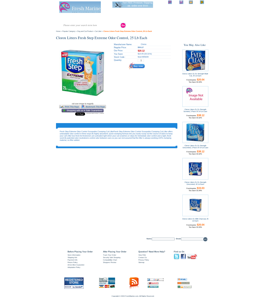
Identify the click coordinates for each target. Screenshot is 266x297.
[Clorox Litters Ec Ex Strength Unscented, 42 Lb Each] (195, 169)
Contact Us (142, 257)
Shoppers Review (109, 262)
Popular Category (68, 31)
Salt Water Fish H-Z (74, 18)
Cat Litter (98, 31)
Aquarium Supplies (148, 18)
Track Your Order (109, 255)
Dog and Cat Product (182, 18)
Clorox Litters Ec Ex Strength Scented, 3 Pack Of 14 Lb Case (195, 110)
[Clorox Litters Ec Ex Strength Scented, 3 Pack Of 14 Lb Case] (195, 96)
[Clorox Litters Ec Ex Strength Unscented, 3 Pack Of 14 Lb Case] (195, 132)
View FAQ (142, 255)
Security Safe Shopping (111, 257)
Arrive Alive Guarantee (76, 265)
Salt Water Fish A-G (62, 18)
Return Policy (73, 262)
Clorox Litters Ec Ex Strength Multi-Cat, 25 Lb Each (195, 75)
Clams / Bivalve (112, 17)
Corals (99, 17)
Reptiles (126, 17)
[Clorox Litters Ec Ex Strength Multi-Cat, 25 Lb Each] (195, 60)
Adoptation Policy (74, 267)
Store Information (74, 255)
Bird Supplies (159, 18)
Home (58, 31)
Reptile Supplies (136, 18)
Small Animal (170, 18)
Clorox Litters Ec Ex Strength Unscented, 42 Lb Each (195, 183)
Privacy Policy (143, 260)
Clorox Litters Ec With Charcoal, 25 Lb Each (195, 220)
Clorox (143, 44)
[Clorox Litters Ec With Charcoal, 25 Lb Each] (195, 205)
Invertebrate (87, 17)
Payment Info (72, 260)
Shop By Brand (195, 18)
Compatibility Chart (110, 260)
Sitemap (141, 262)
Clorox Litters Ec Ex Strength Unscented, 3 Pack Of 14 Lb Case (195, 146)
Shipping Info (72, 257)
